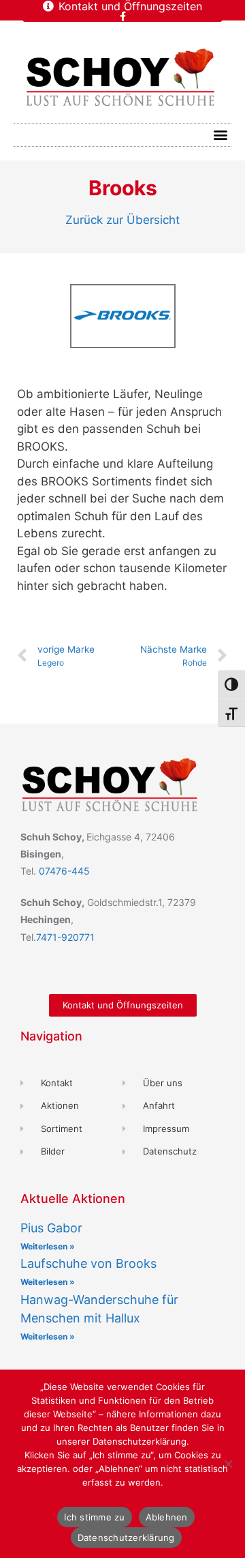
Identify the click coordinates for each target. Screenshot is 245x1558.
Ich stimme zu (94, 1517)
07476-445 (64, 871)
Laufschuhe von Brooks (88, 1263)
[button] (220, 135)
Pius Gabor (51, 1228)
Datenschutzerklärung (126, 1537)
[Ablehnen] (228, 1464)
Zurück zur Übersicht (122, 220)
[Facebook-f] (122, 16)
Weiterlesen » (47, 1246)
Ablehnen (167, 1517)
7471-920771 (65, 937)
